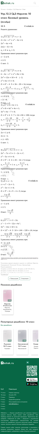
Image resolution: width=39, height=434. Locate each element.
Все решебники (6, 325)
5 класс (3, 406)
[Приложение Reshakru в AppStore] (32, 381)
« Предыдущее (13, 278)
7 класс (3, 402)
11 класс (3, 393)
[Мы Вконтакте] (27, 362)
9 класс (3, 397)
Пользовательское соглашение (18, 402)
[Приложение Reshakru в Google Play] (32, 385)
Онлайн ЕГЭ (12, 395)
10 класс (3, 395)
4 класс (3, 409)
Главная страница (14, 393)
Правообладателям (14, 399)
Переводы (12, 397)
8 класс (3, 399)
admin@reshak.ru (13, 404)
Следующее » (25, 278)
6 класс (3, 404)
